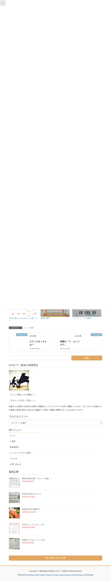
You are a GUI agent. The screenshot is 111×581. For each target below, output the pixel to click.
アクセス (14, 458)
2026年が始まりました (31, 494)
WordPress (31, 575)
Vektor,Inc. (80, 575)
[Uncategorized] (18, 339)
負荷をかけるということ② (33, 540)
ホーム (12, 435)
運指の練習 (45, 318)
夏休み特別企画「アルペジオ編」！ (37, 478)
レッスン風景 (29, 328)
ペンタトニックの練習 (81, 318)
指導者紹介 (14, 447)
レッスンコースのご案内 (20, 453)
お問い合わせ (16, 464)
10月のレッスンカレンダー (33, 524)
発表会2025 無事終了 (31, 509)
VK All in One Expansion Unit (63, 575)
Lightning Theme (45, 575)
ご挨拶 (13, 441)
